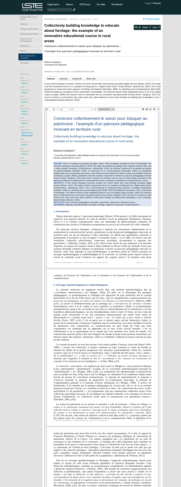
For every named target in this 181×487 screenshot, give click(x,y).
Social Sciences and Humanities (27, 57)
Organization (53, 4)
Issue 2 (25, 114)
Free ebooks (117, 4)
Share (155, 27)
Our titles (101, 4)
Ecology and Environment (29, 29)
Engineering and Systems (29, 34)
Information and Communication (26, 40)
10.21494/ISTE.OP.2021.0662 (82, 72)
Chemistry (24, 24)
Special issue (27, 133)
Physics (23, 51)
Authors (69, 4)
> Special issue (85, 19)
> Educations (73, 19)
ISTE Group (85, 4)
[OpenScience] (32, 7)
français (157, 3)
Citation (145, 27)
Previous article (152, 19)
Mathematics (25, 46)
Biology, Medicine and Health (28, 18)
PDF (137, 27)
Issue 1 (25, 83)
